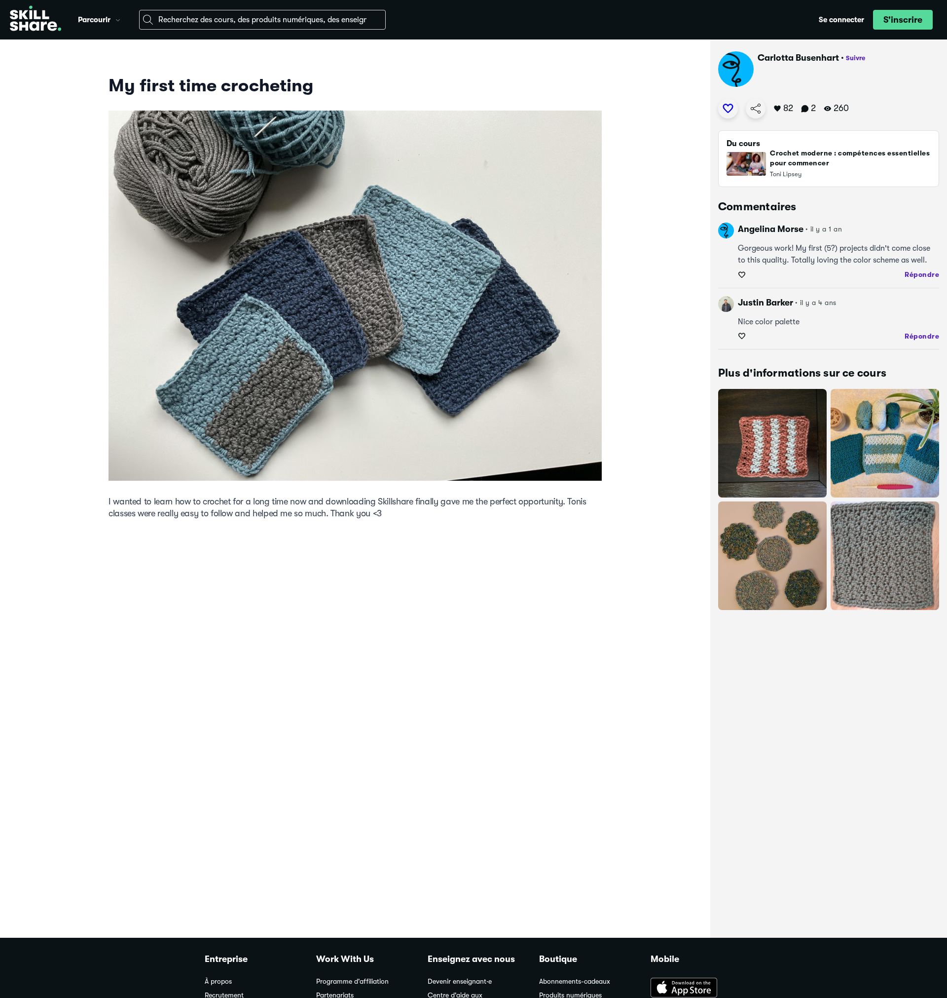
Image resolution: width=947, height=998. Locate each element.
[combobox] (262, 20)
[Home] (35, 19)
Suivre (855, 58)
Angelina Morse (770, 229)
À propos (218, 981)
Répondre (922, 274)
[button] (117, 18)
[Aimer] (728, 108)
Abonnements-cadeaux (574, 981)
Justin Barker (765, 302)
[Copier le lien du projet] (755, 108)
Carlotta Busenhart (798, 58)
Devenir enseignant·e (460, 981)
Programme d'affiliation (352, 981)
